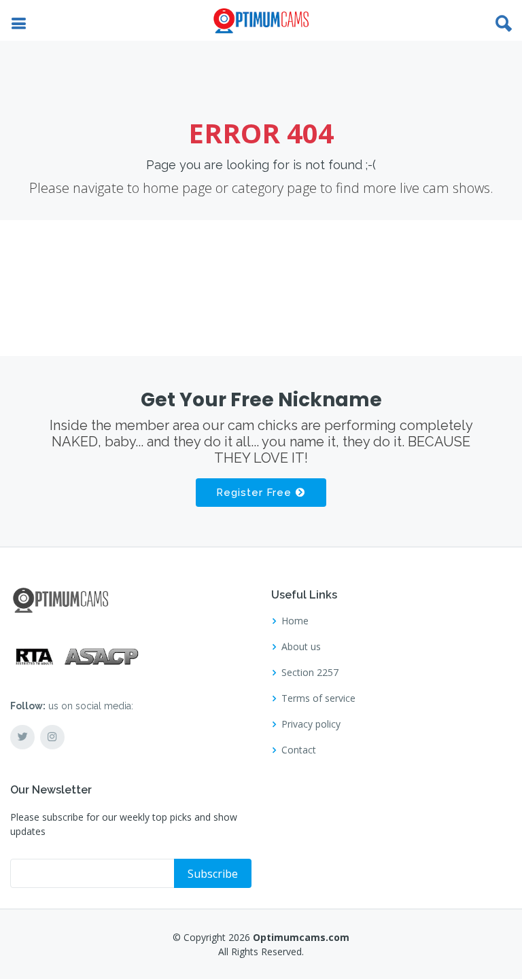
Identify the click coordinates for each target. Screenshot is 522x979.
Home (295, 621)
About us (301, 647)
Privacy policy (311, 724)
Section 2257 (309, 672)
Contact (298, 750)
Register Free (255, 492)
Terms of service (318, 698)
